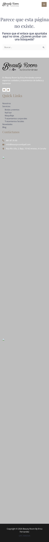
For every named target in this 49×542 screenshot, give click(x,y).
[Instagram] (8, 90)
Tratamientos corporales (16, 118)
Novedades (7, 124)
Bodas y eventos (12, 109)
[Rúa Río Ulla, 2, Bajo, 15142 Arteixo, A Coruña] (24, 148)
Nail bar (8, 112)
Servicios (6, 106)
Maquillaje (9, 115)
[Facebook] (4, 90)
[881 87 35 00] (9, 140)
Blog (4, 127)
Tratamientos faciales (14, 121)
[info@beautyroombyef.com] (16, 144)
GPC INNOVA (24, 535)
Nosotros (6, 103)
